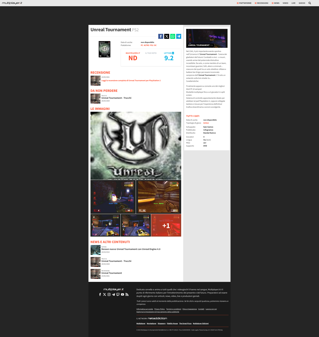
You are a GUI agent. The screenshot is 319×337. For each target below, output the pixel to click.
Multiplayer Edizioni (201, 323)
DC (155, 45)
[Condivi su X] (166, 36)
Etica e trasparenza (190, 309)
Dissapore (161, 323)
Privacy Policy (159, 309)
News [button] (276, 3)
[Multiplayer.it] (12, 3)
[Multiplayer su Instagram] (109, 294)
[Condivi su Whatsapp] (172, 36)
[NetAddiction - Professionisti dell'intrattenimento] (157, 318)
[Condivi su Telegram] (178, 36)
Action (206, 123)
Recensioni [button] (262, 3)
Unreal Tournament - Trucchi (116, 97)
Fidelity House (172, 323)
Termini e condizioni (173, 309)
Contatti (201, 309)
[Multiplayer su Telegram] (113, 294)
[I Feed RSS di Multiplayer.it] (126, 294)
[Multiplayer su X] (104, 294)
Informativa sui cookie (144, 309)
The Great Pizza (185, 323)
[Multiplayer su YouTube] (122, 294)
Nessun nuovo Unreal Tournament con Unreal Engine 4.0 (130, 249)
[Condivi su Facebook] (160, 36)
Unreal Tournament (111, 272)
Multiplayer (140, 323)
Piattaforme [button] (245, 3)
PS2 (151, 45)
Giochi (302, 3)
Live (293, 3)
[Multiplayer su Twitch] (118, 294)
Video (285, 3)
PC (142, 45)
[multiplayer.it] (113, 289)
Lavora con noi (211, 309)
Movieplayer (151, 323)
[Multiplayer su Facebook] (100, 294)
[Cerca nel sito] (310, 3)
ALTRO (146, 45)
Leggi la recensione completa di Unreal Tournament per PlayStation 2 (131, 80)
